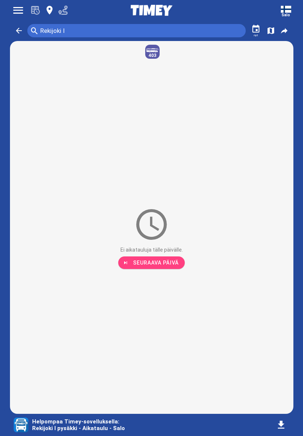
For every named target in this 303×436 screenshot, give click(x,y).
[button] (18, 30)
